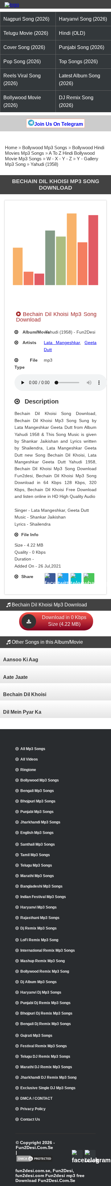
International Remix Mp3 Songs (47, 950)
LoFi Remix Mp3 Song (39, 940)
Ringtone (28, 770)
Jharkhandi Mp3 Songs (40, 822)
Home (11, 147)
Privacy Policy (33, 1109)
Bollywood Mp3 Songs (44, 147)
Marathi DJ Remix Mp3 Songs (46, 1067)
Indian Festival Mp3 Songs (43, 897)
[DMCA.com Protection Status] (34, 1161)
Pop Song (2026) (22, 61)
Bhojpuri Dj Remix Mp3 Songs (46, 1013)
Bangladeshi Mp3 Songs (41, 886)
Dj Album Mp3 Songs (38, 982)
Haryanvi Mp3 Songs (38, 907)
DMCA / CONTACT (36, 1098)
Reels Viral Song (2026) (22, 79)
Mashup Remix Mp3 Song (42, 961)
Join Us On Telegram (58, 124)
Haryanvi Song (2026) (83, 19)
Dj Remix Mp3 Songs (38, 928)
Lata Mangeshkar (62, 342)
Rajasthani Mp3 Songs (40, 918)
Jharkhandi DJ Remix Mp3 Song (48, 1077)
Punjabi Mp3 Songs (37, 812)
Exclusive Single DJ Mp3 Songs (48, 1088)
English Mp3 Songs (37, 833)
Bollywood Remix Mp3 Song (44, 971)
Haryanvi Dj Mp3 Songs (40, 992)
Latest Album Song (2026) (79, 79)
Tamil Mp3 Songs (35, 855)
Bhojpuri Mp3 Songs (38, 801)
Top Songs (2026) (78, 61)
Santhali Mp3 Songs (37, 844)
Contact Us (30, 1119)
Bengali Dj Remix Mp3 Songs (45, 1024)
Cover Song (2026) (24, 47)
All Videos (29, 759)
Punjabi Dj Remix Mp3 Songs (45, 1003)
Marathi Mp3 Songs (37, 876)
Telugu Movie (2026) (25, 33)
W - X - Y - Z (59, 158)
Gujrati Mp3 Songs (36, 1035)
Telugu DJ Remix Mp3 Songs (45, 1056)
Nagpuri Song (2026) (26, 19)
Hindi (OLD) (72, 33)
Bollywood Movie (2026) (22, 101)
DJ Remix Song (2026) (76, 101)
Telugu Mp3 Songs (36, 865)
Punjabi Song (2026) (81, 47)
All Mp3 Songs (32, 749)
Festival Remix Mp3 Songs (43, 1046)
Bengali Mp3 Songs (37, 791)
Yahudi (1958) (44, 164)
